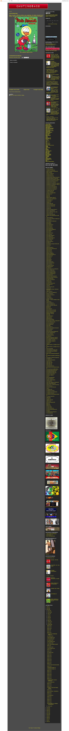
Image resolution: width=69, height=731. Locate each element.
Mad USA (47, 307)
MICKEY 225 (49, 662)
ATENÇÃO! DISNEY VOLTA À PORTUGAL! (52, 680)
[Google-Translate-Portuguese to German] (51, 21)
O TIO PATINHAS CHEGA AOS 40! (52, 81)
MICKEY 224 (49, 671)
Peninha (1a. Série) (49, 375)
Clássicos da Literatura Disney (51, 209)
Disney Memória (48, 236)
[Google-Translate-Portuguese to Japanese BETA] (54, 21)
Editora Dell (48, 259)
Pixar (47, 376)
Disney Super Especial (50, 237)
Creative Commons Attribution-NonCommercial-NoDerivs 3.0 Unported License (51, 15)
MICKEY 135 (49, 670)
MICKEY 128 (49, 656)
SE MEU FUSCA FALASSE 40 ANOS (53, 664)
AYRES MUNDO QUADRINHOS (51, 533)
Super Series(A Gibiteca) (50, 383)
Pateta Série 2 (48, 363)
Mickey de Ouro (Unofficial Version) (51, 327)
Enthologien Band (49, 266)
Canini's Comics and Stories (50, 198)
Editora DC (48, 258)
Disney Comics (48, 225)
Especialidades (48, 274)
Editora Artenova (49, 255)
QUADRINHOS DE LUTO (50, 69)
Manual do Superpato (49, 312)
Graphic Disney (48, 291)
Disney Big (48, 223)
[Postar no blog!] (25, 57)
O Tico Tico (48, 352)
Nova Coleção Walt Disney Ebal (51, 338)
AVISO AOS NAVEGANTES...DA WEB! (55, 578)
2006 (47, 606)
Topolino (47, 397)
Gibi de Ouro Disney (49, 286)
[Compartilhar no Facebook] (27, 57)
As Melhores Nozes (49, 190)
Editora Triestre (48, 264)
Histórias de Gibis (49, 293)
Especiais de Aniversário (50, 271)
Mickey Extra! (48, 330)
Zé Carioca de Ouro (49, 408)
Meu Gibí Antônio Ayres (50, 321)
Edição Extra (48, 249)
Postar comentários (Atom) (16, 91)
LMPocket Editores (49, 302)
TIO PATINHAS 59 (50, 695)
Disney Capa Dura (49, 224)
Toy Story (47, 398)
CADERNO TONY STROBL (55, 588)
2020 (47, 717)
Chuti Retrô (48, 201)
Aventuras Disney (49, 191)
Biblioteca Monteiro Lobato (50, 197)
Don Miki (47, 242)
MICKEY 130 (49, 660)
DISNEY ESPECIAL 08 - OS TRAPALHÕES (55, 583)
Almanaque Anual (49, 174)
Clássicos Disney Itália (50, 210)
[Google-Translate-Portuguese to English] (56, 21)
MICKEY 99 (49, 629)
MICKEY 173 (49, 677)
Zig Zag (47, 410)
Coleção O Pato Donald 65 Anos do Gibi (52, 215)
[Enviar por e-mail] (24, 57)
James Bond (48, 297)
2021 (47, 718)
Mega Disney (48, 317)
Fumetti (47, 285)
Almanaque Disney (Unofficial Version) (52, 177)
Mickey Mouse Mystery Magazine (51, 331)
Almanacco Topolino (49, 173)
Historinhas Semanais (49, 294)
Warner (47, 403)
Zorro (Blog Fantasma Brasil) (50, 411)
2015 (47, 710)
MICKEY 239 (49, 675)
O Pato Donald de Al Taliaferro (51, 349)
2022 (47, 720)
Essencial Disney (49, 278)
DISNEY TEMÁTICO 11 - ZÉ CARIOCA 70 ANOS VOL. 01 (55, 600)
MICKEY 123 (49, 649)
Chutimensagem (48, 203)
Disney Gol (48, 231)
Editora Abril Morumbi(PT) (50, 254)
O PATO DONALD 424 (50, 682)
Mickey (47, 325)
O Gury (47, 343)
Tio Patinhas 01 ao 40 (49, 390)
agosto (49, 620)
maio (48, 616)
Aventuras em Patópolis (50, 192)
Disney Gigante (48, 230)
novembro (49, 624)
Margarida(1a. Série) (49, 313)
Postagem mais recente (14, 89)
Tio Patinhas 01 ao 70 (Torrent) (51, 391)
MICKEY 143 (49, 683)
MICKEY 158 (49, 689)
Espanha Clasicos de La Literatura (51, 268)
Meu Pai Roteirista (49, 324)
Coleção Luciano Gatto (50, 214)
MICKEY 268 (49, 674)
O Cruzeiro (48, 342)
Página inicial (26, 89)
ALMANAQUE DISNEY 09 (51, 667)
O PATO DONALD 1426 (51, 641)
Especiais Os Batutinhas (50, 273)
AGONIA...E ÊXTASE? (50, 116)
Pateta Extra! (48, 361)
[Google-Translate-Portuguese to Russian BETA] (58, 21)
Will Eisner (48, 405)
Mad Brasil (48, 306)
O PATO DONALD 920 (50, 638)
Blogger (39, 727)
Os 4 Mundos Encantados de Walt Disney (53, 355)
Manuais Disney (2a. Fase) (50, 311)
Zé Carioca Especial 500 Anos (51, 409)
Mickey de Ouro (48, 326)
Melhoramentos (48, 318)
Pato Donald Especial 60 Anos (51, 370)
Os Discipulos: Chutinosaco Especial (52, 357)
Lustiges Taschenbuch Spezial (51, 305)
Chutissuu (48, 207)
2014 (47, 709)
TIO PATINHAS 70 (54, 593)
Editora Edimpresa (49, 261)
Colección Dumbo (49, 217)
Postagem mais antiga (38, 89)
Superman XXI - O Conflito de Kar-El (52, 384)
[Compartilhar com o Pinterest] (28, 57)
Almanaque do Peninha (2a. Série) (51, 180)
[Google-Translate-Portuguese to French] (49, 21)
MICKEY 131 (49, 663)
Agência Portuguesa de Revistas (51, 171)
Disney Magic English (49, 235)
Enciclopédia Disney (49, 265)
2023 (47, 721)
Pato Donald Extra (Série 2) (50, 371)
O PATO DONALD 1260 (51, 648)
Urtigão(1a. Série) (49, 399)
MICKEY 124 (49, 651)
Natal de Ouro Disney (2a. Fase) (51, 337)
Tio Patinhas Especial (49, 396)
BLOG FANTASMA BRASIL (50, 536)
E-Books (47, 246)
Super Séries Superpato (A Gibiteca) (52, 382)
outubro (49, 623)
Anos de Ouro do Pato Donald (51, 186)
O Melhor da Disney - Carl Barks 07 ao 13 (52, 346)
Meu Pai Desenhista (49, 323)
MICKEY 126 (49, 655)
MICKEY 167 (49, 696)
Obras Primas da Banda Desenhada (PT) (52, 353)
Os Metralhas (48, 358)
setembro (49, 621)
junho (48, 617)
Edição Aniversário (49, 247)
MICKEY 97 (49, 631)
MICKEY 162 (49, 692)
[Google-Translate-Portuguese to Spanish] (52, 23)
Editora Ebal (48, 260)
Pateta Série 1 (48, 362)
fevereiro (49, 612)
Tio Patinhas (48, 389)
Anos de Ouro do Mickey (50, 185)
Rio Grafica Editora (49, 378)
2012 (47, 609)
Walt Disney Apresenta (50, 402)
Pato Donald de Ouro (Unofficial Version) (52, 367)
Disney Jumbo (48, 234)
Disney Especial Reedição (50, 229)
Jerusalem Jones (49, 298)
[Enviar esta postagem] (22, 57)
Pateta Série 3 (48, 364)
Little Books (48, 301)
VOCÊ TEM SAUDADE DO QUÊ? (52, 644)
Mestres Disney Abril (49, 319)
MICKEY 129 (49, 659)
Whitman (47, 404)
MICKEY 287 (49, 632)
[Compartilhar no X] (26, 57)
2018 (47, 714)
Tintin (47, 388)
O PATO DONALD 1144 (51, 637)
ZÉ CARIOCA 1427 (50, 636)
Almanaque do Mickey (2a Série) (51, 178)
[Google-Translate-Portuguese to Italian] (52, 21)
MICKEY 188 (49, 702)
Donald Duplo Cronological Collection (52, 243)
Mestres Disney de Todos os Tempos (52, 320)
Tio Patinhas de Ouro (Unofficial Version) (52, 394)
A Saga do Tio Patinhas (50, 170)
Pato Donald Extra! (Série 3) (50, 372)
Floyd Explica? (48, 284)
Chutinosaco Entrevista (50, 204)
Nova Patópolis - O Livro (50, 339)
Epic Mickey (48, 267)
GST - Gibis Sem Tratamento (51, 292)
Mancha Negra (48, 308)
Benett (47, 196)
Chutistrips (48, 208)
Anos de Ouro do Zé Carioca (50, 189)
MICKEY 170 (49, 699)
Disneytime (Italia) (49, 241)
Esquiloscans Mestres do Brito (51, 277)
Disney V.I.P (48, 240)
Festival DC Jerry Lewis (50, 283)
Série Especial (48, 381)
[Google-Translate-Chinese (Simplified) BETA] (47, 21)
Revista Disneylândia (49, 377)
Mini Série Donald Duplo (50, 332)
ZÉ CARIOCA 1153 (50, 652)
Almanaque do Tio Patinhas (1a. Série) (52, 183)
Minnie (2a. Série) (49, 333)
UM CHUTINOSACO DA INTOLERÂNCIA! (54, 102)
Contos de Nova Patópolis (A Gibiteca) (52, 218)
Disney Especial (48, 228)
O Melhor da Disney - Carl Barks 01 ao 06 (52, 344)
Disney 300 (48, 222)
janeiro (49, 610)
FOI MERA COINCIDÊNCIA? (53, 62)
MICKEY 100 (49, 625)
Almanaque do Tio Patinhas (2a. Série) (52, 184)
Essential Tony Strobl (49, 279)
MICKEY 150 (49, 686)
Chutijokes (48, 202)
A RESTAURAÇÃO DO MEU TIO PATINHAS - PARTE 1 (54, 88)
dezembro (49, 706)
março (49, 613)
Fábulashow (48, 280)
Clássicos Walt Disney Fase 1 (51, 211)
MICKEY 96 (49, 645)
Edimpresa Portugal (49, 253)
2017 (47, 713)
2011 (47, 608)
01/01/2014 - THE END (54, 54)
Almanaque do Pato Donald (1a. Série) (52, 179)
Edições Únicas (48, 252)
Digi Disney (48, 219)
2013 (47, 707)
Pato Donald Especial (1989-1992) (51, 369)
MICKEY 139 (49, 678)
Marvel (47, 314)
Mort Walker (48, 336)
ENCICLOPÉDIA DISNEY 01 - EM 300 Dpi (55, 95)
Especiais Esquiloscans (50, 272)
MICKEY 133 (49, 666)
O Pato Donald (48, 348)
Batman (47, 195)
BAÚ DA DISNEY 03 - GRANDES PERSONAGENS (52, 704)
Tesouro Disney (48, 385)
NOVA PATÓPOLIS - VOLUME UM (52, 691)
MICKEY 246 (49, 628)
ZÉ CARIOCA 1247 (50, 640)
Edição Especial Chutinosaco (51, 248)
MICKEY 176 (49, 700)
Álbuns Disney (48, 172)
